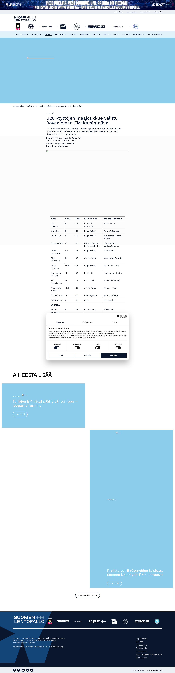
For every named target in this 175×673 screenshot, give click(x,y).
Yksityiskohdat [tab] (87, 322)
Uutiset (48, 34)
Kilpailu (96, 34)
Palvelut (106, 34)
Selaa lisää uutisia (87, 595)
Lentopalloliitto (155, 34)
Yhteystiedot (118, 12)
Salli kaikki (113, 355)
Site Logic (158, 670)
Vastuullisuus (139, 34)
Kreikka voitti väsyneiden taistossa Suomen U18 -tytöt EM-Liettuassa (135, 572)
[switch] (77, 347)
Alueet (116, 34)
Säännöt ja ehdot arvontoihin (149, 654)
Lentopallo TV (145, 12)
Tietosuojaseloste (138, 670)
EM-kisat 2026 (21, 34)
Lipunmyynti (36, 34)
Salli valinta (87, 355)
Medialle (126, 34)
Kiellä (61, 355)
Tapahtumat (60, 34)
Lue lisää (20, 414)
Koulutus (73, 34)
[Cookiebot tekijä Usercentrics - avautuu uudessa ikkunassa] (119, 316)
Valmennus (85, 34)
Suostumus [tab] (60, 322)
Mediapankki (141, 658)
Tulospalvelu (131, 12)
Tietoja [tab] (115, 322)
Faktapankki (158, 12)
